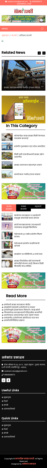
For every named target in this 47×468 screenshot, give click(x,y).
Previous (39, 53)
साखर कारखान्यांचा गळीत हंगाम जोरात (22, 87)
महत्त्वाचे (38, 206)
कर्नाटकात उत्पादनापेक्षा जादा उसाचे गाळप (21, 315)
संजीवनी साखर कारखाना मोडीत (17, 304)
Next (43, 53)
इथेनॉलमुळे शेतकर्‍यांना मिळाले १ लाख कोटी (22, 310)
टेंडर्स (6, 401)
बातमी (14, 35)
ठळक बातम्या (23, 207)
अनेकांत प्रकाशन (29, 464)
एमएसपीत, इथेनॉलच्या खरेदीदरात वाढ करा (21, 318)
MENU (5, 28)
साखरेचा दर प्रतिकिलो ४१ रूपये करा (28, 254)
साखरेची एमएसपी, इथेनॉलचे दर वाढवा (19, 307)
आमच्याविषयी (21, 4)
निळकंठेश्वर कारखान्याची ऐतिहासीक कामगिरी (23, 312)
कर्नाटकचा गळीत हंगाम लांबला (27, 174)
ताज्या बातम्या (9, 207)
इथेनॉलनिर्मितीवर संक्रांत (14, 320)
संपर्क (29, 4)
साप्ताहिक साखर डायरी (24, 458)
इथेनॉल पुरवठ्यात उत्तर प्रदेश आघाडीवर (29, 146)
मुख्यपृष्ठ (5, 35)
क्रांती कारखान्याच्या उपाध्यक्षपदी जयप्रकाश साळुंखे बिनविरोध (27, 226)
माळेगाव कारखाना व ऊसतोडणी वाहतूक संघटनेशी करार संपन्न (27, 216)
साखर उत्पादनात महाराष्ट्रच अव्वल (28, 165)
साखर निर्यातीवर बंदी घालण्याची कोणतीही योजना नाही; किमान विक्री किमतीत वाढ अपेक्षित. (29, 263)
